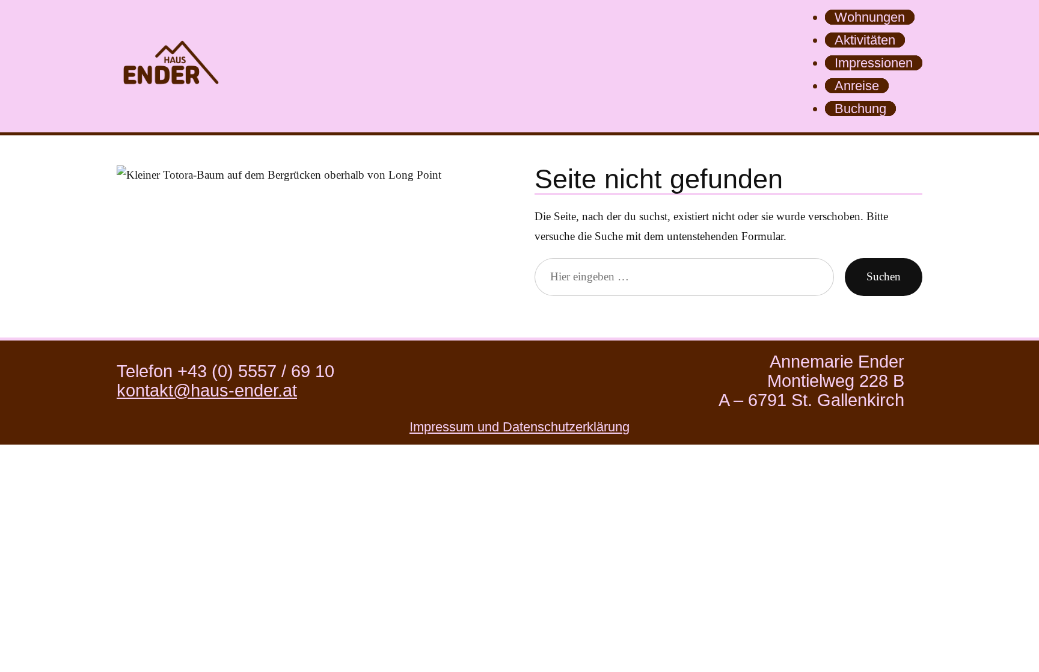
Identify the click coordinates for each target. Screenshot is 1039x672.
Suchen (883, 276)
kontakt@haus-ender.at (207, 390)
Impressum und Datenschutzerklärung (519, 426)
